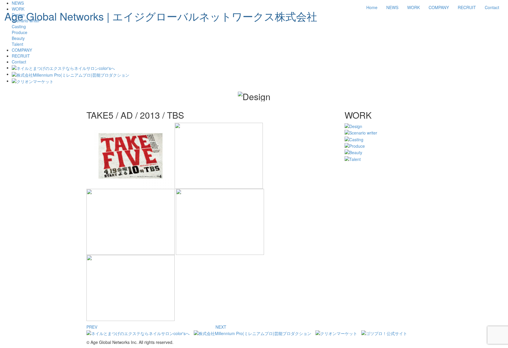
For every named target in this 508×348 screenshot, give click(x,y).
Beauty (18, 38)
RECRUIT (467, 7)
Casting (19, 26)
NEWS (392, 7)
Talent (17, 44)
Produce (19, 32)
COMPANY (439, 7)
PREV (91, 327)
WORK (413, 7)
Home (371, 7)
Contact (492, 7)
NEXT (220, 327)
